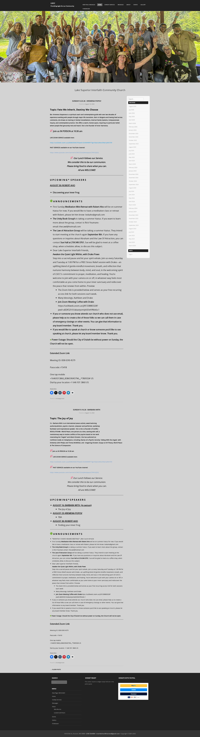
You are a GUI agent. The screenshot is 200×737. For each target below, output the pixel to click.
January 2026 (132, 130)
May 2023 (132, 239)
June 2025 (132, 154)
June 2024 (132, 194)
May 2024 (132, 198)
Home (99, 4)
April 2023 (132, 242)
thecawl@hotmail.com (70, 226)
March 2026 (132, 123)
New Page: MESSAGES (89, 4)
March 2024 (132, 205)
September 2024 (134, 184)
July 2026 (131, 110)
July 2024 (131, 191)
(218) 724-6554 (90, 734)
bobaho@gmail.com (95, 214)
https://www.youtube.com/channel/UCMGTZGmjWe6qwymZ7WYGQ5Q (74, 153)
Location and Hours (59, 713)
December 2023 (133, 215)
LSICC (53, 3)
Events (135, 4)
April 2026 (132, 120)
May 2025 (132, 157)
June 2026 (132, 113)
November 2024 (133, 177)
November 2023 (133, 218)
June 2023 (132, 235)
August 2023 (132, 228)
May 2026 (132, 116)
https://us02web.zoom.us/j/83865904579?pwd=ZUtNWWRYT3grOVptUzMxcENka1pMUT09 (81, 143)
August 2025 (132, 147)
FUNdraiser (86, 8)
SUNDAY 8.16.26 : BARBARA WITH (86, 410)
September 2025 (134, 144)
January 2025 (132, 171)
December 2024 (133, 174)
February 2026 (133, 127)
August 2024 (132, 188)
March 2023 (132, 245)
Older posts (56, 669)
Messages (121, 4)
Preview (91, 286)
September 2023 (134, 225)
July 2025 (131, 150)
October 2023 (133, 222)
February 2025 (133, 167)
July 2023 (131, 232)
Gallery (143, 4)
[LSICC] (100, 82)
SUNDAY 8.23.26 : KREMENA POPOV (86, 101)
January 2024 (132, 211)
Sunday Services (109, 4)
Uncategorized (60, 398)
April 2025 (132, 160)
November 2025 (133, 137)
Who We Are (57, 709)
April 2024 (132, 201)
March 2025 (132, 164)
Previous (4, 84)
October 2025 (133, 140)
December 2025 (133, 133)
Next (196, 84)
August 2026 (132, 106)
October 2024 (133, 181)
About (128, 4)
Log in (130, 254)
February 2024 (133, 208)
